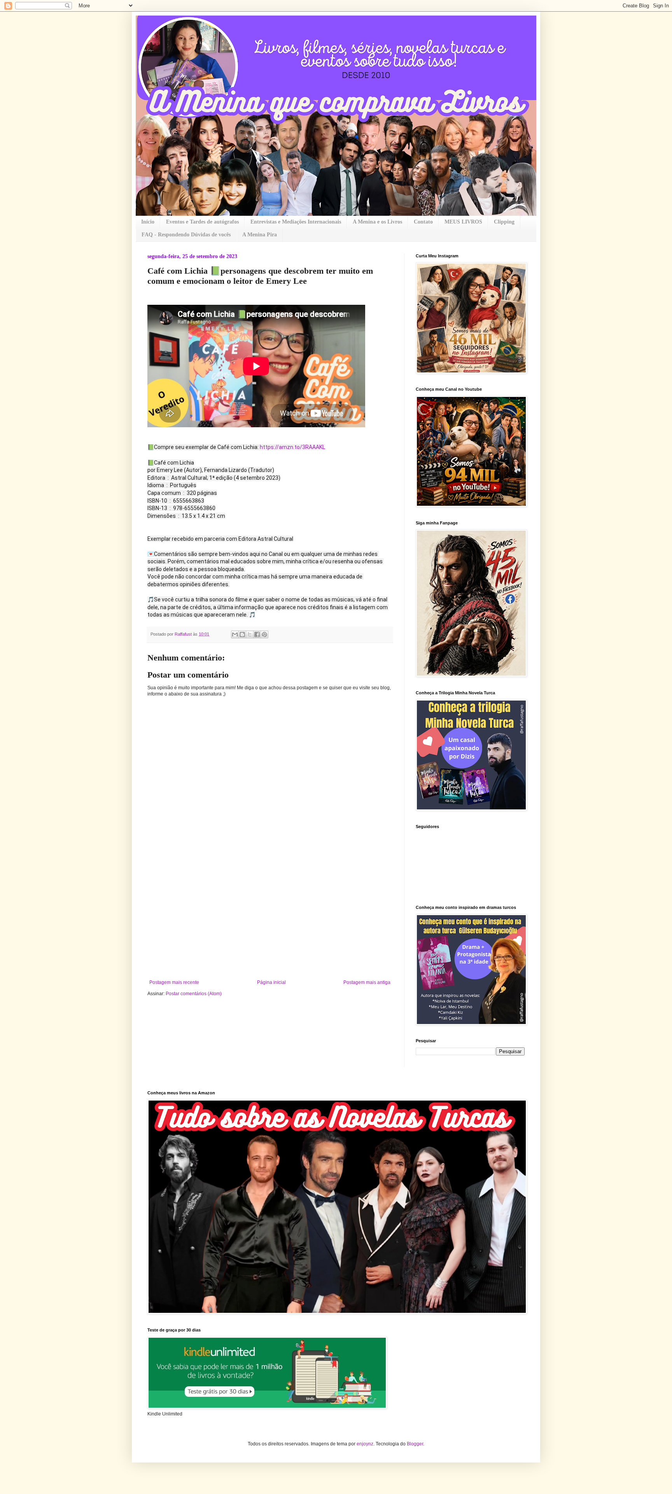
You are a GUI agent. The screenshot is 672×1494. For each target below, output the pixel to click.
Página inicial (271, 982)
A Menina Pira (259, 235)
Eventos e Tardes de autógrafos (202, 222)
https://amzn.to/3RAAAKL (292, 447)
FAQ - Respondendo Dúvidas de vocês (186, 235)
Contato (423, 222)
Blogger (415, 1444)
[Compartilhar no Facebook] (257, 634)
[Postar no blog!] (242, 634)
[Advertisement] (270, 921)
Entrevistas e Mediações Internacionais (295, 222)
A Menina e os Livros (377, 222)
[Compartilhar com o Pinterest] (264, 634)
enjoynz (365, 1444)
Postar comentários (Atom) (194, 993)
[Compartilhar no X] (250, 634)
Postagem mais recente (174, 982)
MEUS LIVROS (463, 222)
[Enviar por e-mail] (235, 634)
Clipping (504, 222)
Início (147, 222)
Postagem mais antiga (366, 982)
